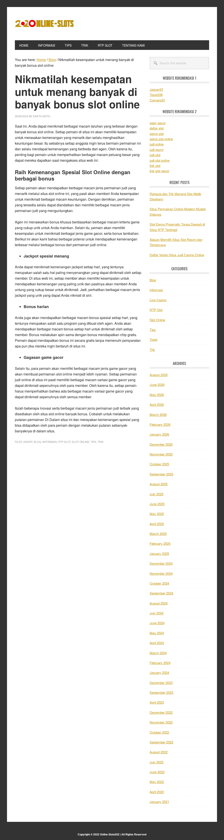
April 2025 (157, 523)
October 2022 (159, 732)
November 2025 (161, 454)
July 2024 (156, 613)
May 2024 (157, 633)
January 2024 (159, 672)
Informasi (49, 442)
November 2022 (161, 722)
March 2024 (158, 653)
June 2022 (157, 772)
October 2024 (159, 583)
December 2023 (161, 682)
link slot (155, 165)
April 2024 (157, 642)
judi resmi (156, 149)
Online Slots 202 (44, 23)
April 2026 (157, 404)
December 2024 (161, 563)
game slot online (161, 139)
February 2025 (160, 543)
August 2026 (159, 374)
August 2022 (159, 752)
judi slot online (160, 160)
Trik (100, 442)
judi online (157, 144)
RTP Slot (64, 442)
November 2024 (161, 573)
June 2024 (157, 623)
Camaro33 (157, 100)
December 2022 (161, 712)
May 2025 (157, 513)
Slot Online (80, 442)
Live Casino (158, 300)
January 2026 (159, 434)
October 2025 (159, 464)
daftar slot (157, 128)
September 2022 (161, 742)
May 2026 (157, 394)
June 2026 (157, 384)
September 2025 (161, 474)
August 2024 (159, 603)
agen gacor (158, 123)
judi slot (155, 155)
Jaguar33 (156, 89)
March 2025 (158, 533)
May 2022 (157, 781)
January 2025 (159, 553)
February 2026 (160, 424)
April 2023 (157, 702)
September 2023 (161, 692)
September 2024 (161, 593)
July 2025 (156, 494)
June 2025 (157, 504)
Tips (93, 442)
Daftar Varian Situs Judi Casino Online (177, 255)
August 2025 (159, 484)
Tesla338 (156, 94)
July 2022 (156, 762)
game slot (157, 133)
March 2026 (158, 414)
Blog (37, 442)
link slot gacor (159, 170)
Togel (153, 339)
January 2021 (159, 801)
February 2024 (160, 662)
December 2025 (161, 444)
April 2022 (157, 791)
